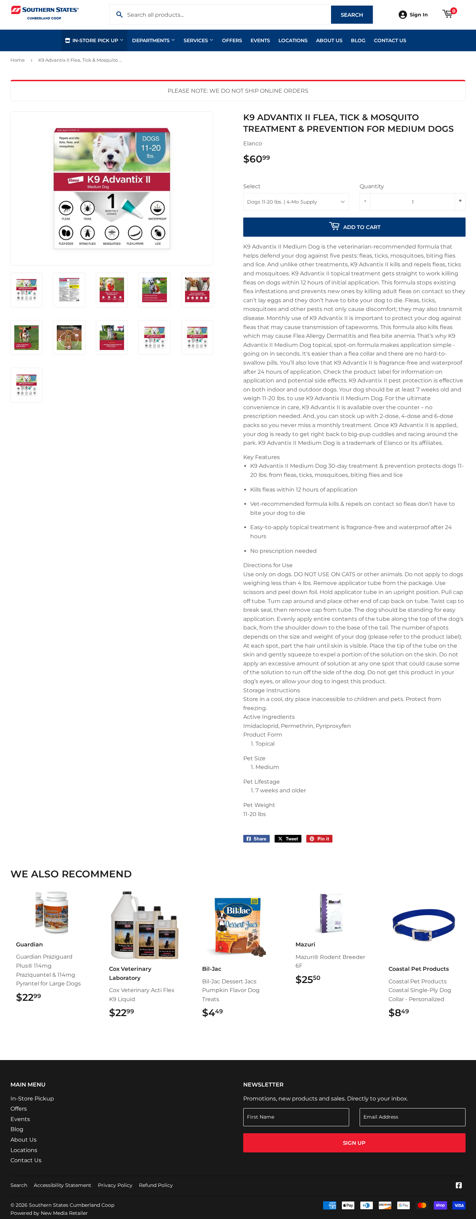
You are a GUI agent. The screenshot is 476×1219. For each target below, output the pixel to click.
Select (252, 186)
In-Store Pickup (32, 1098)
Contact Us (390, 40)
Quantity (372, 186)
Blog (358, 40)
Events (260, 40)
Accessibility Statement (62, 1185)
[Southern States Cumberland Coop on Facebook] (459, 1186)
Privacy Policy (115, 1185)
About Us (329, 40)
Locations (293, 40)
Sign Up (354, 1143)
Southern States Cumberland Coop (71, 1205)
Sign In (419, 14)
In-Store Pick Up (95, 40)
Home (17, 60)
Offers (232, 40)
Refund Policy (156, 1185)
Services (196, 40)
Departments (151, 40)
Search (357, 15)
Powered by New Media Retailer (49, 1213)
